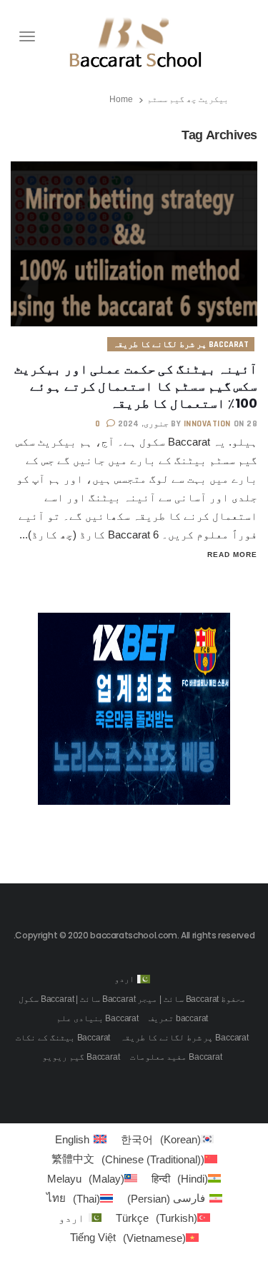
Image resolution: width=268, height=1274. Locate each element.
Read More (232, 554)
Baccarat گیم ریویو (80, 1057)
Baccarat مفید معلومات (176, 1057)
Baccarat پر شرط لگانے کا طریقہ (181, 344)
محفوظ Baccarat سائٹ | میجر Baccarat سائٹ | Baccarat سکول (132, 999)
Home (121, 99)
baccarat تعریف (178, 1018)
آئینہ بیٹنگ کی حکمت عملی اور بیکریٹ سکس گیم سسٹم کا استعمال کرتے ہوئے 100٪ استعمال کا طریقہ (135, 386)
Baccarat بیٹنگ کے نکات (63, 1038)
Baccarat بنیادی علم (97, 1018)
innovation (207, 423)
